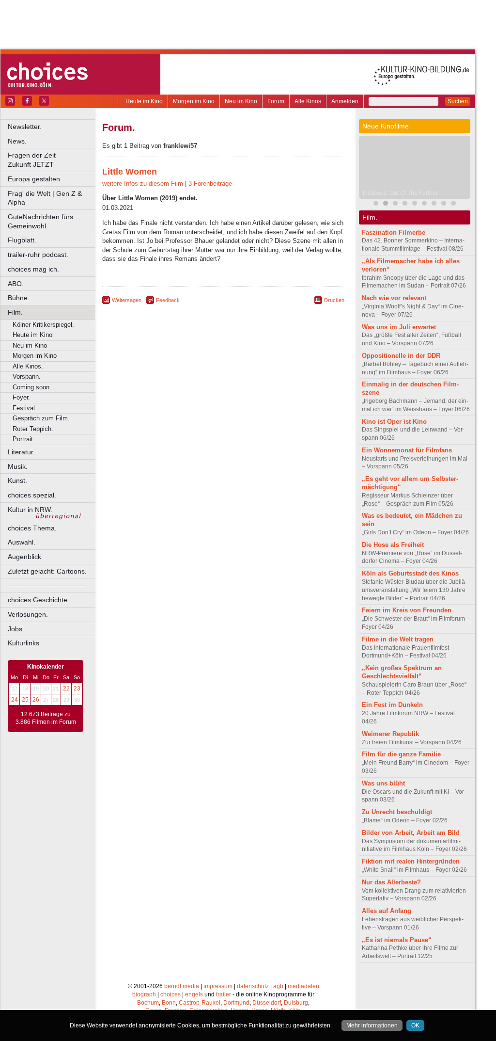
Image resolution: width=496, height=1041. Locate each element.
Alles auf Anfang (386, 910)
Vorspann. (27, 376)
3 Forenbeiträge (210, 183)
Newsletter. (25, 126)
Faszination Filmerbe (393, 232)
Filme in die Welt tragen (398, 639)
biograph (144, 994)
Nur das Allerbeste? (391, 882)
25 (25, 699)
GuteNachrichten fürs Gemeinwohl (40, 221)
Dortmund (236, 1002)
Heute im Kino (144, 101)
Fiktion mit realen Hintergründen (411, 861)
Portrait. (24, 439)
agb (278, 986)
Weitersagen (126, 300)
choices (170, 994)
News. (17, 141)
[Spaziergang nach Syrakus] (395, 204)
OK (415, 1025)
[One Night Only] (444, 204)
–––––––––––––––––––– (46, 585)
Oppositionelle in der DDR (401, 355)
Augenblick (24, 557)
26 (35, 699)
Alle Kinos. (28, 366)
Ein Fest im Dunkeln (392, 704)
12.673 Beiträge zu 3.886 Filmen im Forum (46, 718)
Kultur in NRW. (30, 509)
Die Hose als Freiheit (393, 544)
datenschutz (253, 986)
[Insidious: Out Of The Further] (385, 204)
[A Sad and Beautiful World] (414, 204)
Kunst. (17, 480)
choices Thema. (32, 528)
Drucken (334, 300)
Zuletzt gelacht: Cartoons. (47, 571)
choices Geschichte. (38, 600)
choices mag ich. (33, 269)
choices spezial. (32, 495)
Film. (15, 312)
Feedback (168, 300)
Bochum (148, 1002)
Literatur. (21, 452)
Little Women (129, 171)
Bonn (169, 1002)
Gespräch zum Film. (41, 418)
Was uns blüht (383, 783)
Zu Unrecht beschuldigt (397, 812)
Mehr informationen (372, 1025)
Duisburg (296, 1002)
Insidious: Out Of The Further (400, 193)
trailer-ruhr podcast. (38, 254)
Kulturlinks (23, 643)
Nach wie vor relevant (394, 298)
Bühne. (19, 298)
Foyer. (21, 397)
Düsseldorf (266, 1002)
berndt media (181, 986)
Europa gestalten (34, 179)
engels (194, 994)
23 (77, 688)
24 (14, 699)
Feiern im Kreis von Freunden (406, 610)
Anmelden (344, 101)
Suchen (458, 101)
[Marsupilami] (376, 204)
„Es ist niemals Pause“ (397, 940)
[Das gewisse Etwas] (434, 204)
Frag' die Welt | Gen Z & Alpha (45, 198)
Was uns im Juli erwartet (399, 327)
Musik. (18, 466)
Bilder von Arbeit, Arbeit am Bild (411, 832)
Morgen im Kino (194, 101)
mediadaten (303, 986)
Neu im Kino (241, 101)
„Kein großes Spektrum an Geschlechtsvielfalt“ (402, 672)
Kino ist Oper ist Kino (394, 421)
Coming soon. (32, 387)
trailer (223, 994)
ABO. (16, 284)
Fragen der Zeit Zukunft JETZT (52, 159)
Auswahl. (21, 542)
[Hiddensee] (424, 204)
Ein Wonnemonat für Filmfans (407, 450)
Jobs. (16, 629)
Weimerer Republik (390, 733)
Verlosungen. (28, 614)
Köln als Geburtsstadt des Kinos (410, 573)
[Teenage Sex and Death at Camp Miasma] (405, 204)
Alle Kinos (307, 101)
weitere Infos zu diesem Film (142, 183)
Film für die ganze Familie (401, 754)
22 (66, 688)
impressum (217, 986)
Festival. (25, 408)
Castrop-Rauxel (199, 1002)
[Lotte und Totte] (453, 204)
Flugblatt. (22, 240)
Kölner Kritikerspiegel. (43, 324)
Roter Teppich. (33, 428)
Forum (275, 101)
